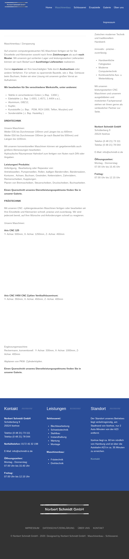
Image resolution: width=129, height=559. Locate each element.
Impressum (32, 528)
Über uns (84, 528)
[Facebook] (61, 544)
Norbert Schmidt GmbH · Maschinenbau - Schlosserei (89, 536)
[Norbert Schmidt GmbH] (16, 5)
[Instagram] (68, 544)
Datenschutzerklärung (58, 528)
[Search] (119, 22)
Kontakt (95, 458)
